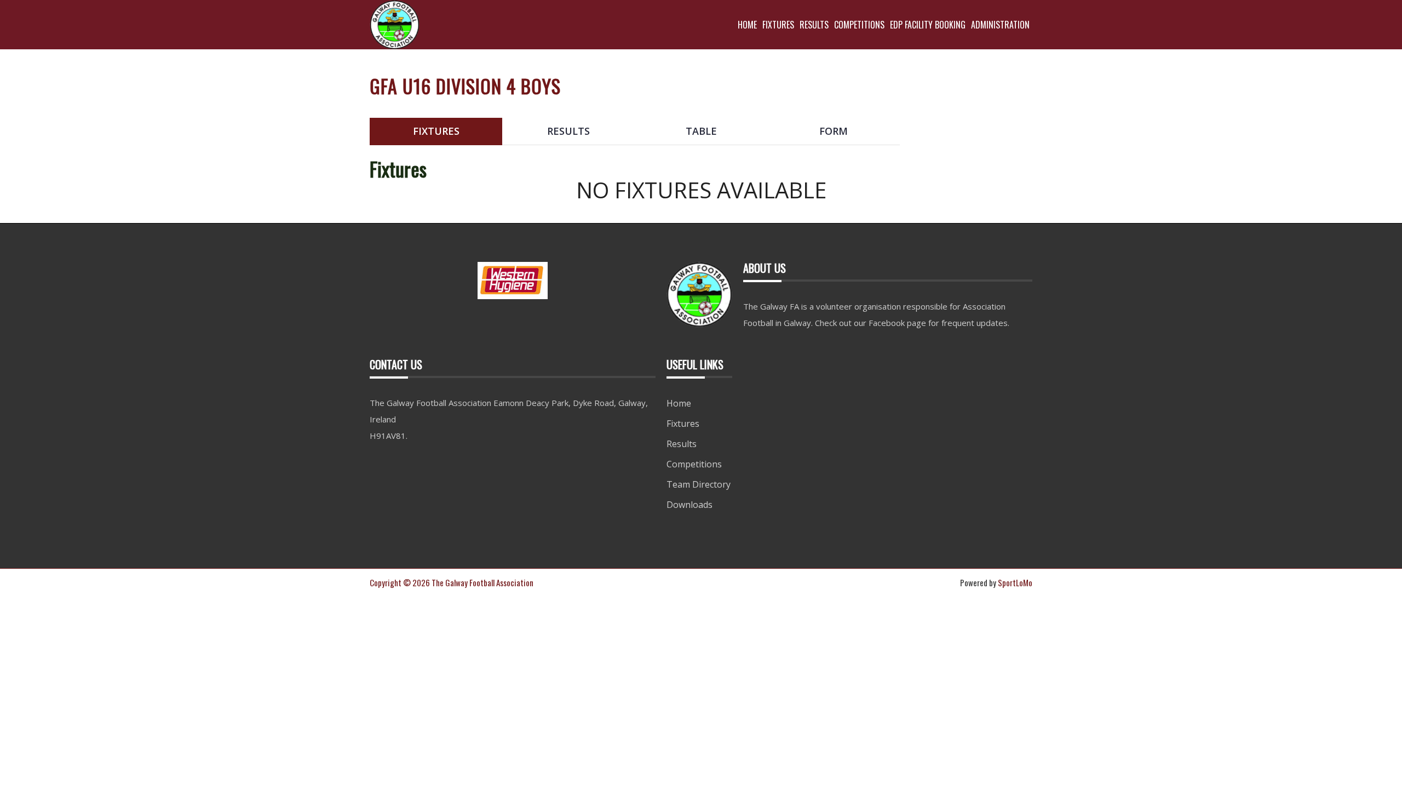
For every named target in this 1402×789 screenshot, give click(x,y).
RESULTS (814, 24)
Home (678, 403)
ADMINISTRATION (1000, 24)
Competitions (694, 464)
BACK (1006, 109)
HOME (747, 24)
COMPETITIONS (859, 24)
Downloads (689, 505)
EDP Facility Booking (928, 24)
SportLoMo (1015, 582)
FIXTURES (778, 24)
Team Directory (698, 484)
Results (681, 444)
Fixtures (682, 424)
